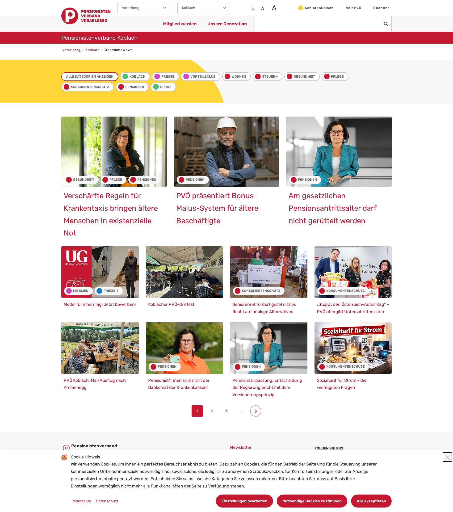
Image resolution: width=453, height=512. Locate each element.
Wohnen (239, 77)
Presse (167, 77)
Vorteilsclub (203, 77)
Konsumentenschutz (90, 87)
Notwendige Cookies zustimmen (312, 501)
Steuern (270, 77)
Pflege (337, 77)
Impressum (81, 501)
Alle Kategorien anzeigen (89, 77)
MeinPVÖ (353, 8)
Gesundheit (304, 77)
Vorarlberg (72, 50)
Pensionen (134, 87)
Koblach (93, 50)
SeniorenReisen (319, 8)
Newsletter (241, 447)
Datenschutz (107, 501)
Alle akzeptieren (371, 501)
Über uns (381, 8)
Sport (165, 87)
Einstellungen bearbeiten (244, 501)
